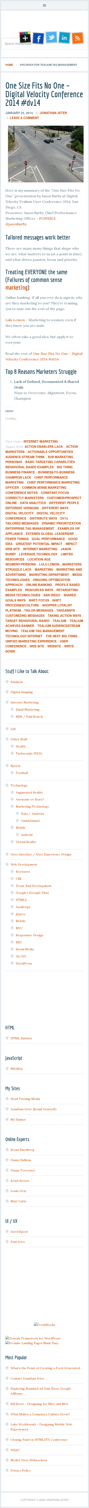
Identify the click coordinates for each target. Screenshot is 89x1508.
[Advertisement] (44, 1285)
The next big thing (61, 636)
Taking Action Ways (64, 615)
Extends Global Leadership (50, 533)
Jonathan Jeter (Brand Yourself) (33, 1109)
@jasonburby (16, 224)
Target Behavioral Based (27, 621)
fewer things (17, 539)
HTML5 (21, 900)
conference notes (21, 492)
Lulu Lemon (15, 320)
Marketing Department (49, 574)
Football (22, 773)
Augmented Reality (29, 792)
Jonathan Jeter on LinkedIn (64, 37)
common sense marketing (44, 487)
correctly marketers (24, 498)
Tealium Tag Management (43, 631)
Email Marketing (28, 709)
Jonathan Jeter (44, 25)
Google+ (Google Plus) (32, 893)
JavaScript (23, 907)
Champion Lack (18, 477)
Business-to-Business (56, 472)
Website (54, 646)
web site (37, 646)
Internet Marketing (41, 441)
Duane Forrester (23, 1170)
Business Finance (20, 472)
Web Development (24, 864)
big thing (65, 467)
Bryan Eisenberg (22, 1150)
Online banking (39, 585)
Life (13, 729)
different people (64, 503)
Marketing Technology (32, 806)
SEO (19, 942)
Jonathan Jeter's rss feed (78, 37)
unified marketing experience (31, 641)
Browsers (23, 872)
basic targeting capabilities (50, 462)
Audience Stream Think (25, 457)
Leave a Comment (24, 118)
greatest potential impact (39, 544)
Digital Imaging (22, 692)
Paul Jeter (18, 1242)
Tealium (59, 621)
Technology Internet (24, 636)
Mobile (21, 828)
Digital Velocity (19, 513)
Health (20, 746)
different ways (55, 508)
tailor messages (38, 610)
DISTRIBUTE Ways (43, 518)
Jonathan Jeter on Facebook (37, 37)
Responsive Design (29, 935)
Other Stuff (19, 739)
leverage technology (38, 554)
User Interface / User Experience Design (41, 854)
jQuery (20, 914)
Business (17, 682)
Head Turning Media (25, 1099)
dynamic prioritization (61, 523)
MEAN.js (17, 1069)
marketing (16, 287)
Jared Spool (19, 1232)
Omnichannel (30, 821)
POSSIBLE (47, 218)
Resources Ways (39, 590)
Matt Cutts (18, 1201)
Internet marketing (40, 549)
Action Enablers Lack (44, 446)
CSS (18, 879)
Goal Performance (48, 539)
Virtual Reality (26, 842)
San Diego (51, 595)
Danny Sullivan (21, 1160)
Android (26, 835)
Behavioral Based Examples (29, 467)
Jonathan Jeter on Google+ (24, 37)
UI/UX (21, 956)
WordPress (24, 963)
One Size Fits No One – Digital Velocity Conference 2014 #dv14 (44, 94)
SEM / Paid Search (29, 717)
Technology (19, 785)
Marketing (44, 569)
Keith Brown (20, 1181)
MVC (19, 928)
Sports (16, 766)
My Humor (18, 1119)
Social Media (25, 949)
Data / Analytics (32, 814)
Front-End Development (33, 886)
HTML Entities (21, 1038)
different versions (22, 508)
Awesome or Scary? (30, 799)
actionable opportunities (50, 451)
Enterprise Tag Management (29, 528)
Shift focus (39, 600)
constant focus (55, 492)
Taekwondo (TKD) (29, 753)
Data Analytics (33, 503)
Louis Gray (18, 1191)
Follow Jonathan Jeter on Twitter (51, 37)
